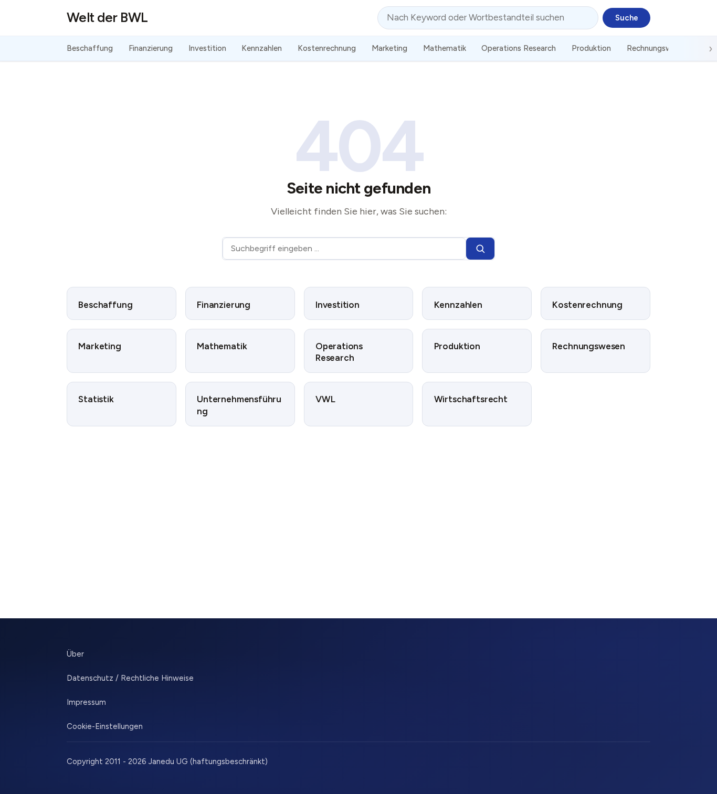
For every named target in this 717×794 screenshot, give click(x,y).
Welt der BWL (107, 17)
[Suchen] (480, 249)
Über (75, 654)
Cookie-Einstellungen (105, 726)
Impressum (86, 702)
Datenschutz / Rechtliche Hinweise (130, 678)
